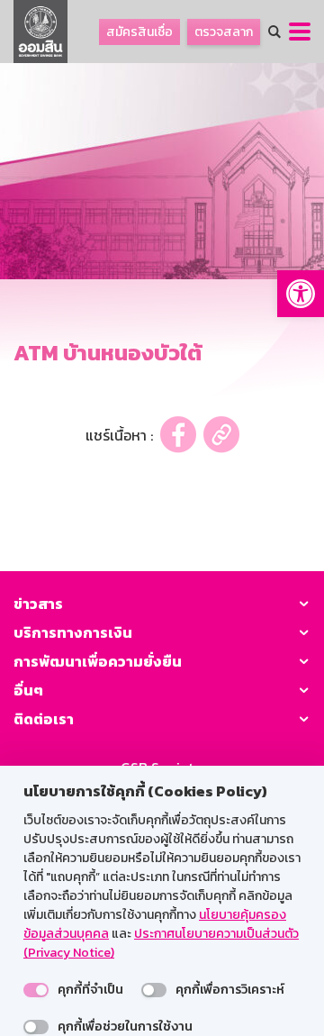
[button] (300, 293)
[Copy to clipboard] (221, 434)
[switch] (36, 990)
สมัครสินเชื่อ (139, 32)
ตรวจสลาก (223, 32)
